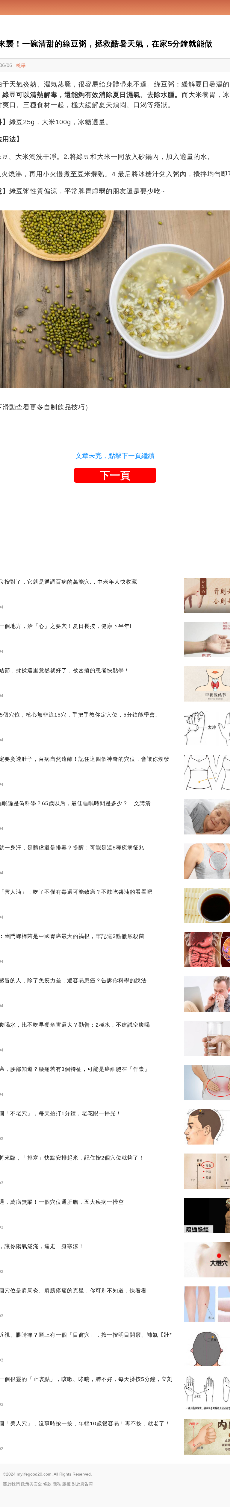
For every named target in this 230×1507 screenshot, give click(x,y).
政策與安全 (31, 1484)
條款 (47, 1484)
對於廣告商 (82, 1484)
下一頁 (115, 475)
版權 (66, 1484)
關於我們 (11, 1484)
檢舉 (21, 65)
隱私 (57, 1484)
